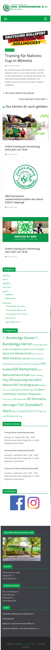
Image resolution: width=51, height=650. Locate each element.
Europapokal (18, 364)
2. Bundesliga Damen (40, 345)
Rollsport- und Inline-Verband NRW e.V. (18, 623)
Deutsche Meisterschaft (17, 353)
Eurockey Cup (8, 364)
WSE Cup (18, 416)
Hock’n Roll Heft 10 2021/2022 (32, 99)
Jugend (5, 291)
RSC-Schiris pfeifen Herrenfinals (19, 93)
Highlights (7, 283)
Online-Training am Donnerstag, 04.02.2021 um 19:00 (22, 148)
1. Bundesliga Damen (19, 337)
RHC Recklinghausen (26, 385)
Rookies (43, 385)
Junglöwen (9, 294)
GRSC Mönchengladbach (32, 364)
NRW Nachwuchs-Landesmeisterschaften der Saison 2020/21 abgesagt (24, 199)
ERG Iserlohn (24, 358)
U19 (44, 411)
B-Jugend (15, 349)
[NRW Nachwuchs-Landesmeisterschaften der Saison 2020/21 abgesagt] (25, 163)
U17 (32, 411)
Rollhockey (9, 50)
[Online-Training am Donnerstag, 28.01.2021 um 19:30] (25, 216)
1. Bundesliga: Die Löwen (15, 306)
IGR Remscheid (25, 369)
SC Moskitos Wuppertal (27, 394)
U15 (27, 411)
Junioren (40, 370)
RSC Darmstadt (18, 390)
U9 (12, 411)
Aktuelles (6, 275)
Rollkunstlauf (10, 298)
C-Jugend (24, 349)
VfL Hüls (10, 416)
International (10, 318)
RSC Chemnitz (7, 390)
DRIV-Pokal (10, 358)
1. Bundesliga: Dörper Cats (15, 310)
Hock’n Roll (7, 287)
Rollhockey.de (8, 619)
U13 (21, 411)
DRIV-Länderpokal (37, 354)
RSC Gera (30, 389)
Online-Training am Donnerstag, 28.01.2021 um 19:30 (22, 250)
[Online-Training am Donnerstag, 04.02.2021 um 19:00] (25, 113)
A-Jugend (7, 349)
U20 (4, 416)
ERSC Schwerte (38, 358)
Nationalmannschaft (16, 375)
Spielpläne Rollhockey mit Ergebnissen (18, 614)
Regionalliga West (24, 380)
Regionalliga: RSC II (12, 322)
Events (5, 279)
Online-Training (36, 375)
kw (19, 66)
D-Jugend (40, 349)
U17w (39, 411)
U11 (16, 411)
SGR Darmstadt (20, 399)
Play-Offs (8, 380)
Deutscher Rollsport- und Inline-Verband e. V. (21, 628)
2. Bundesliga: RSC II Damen (16, 314)
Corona (32, 349)
